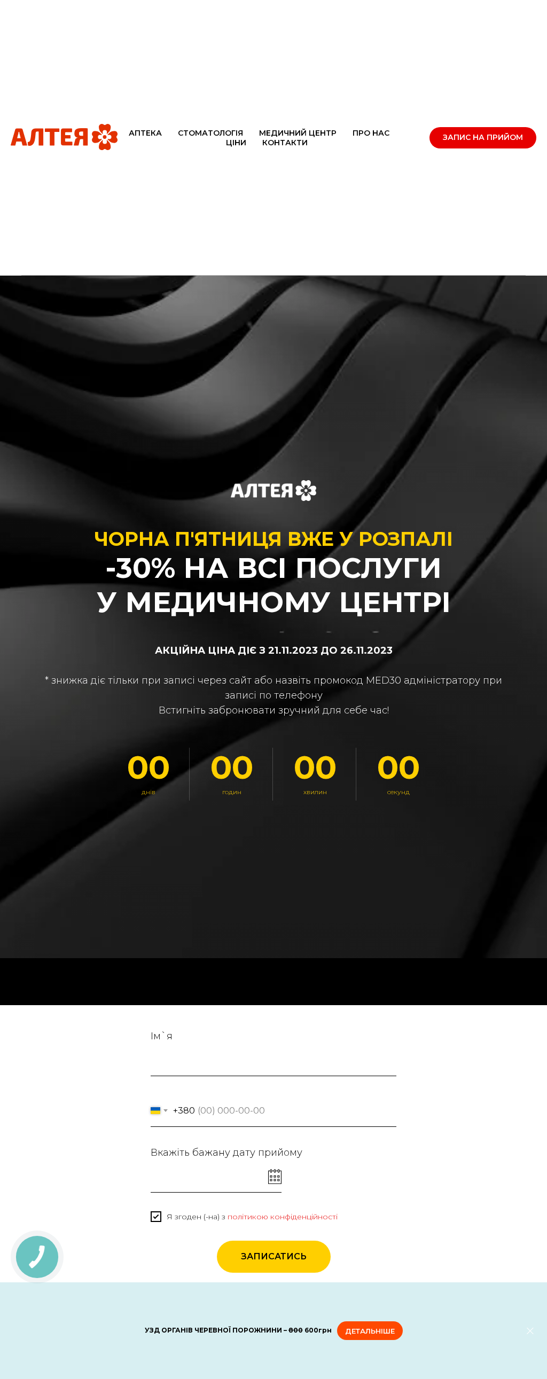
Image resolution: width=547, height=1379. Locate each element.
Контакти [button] (285, 142)
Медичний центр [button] (298, 133)
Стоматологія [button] (210, 133)
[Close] (530, 1331)
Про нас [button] (371, 133)
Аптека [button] (145, 133)
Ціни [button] (236, 142)
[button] (482, 137)
